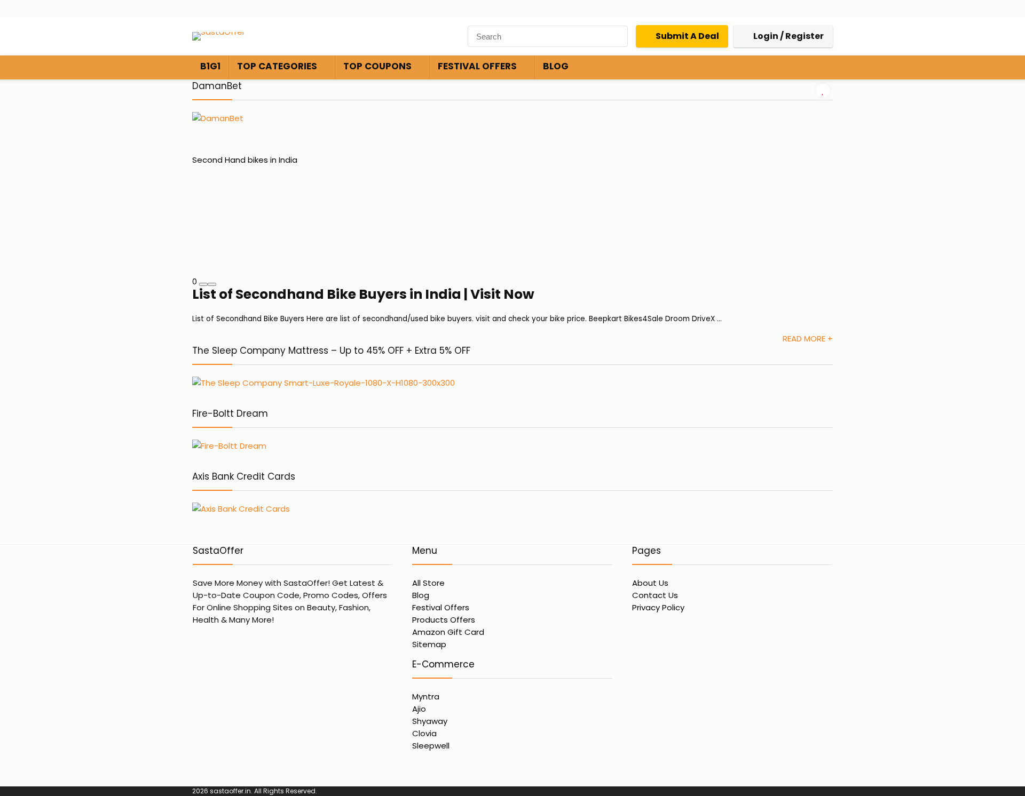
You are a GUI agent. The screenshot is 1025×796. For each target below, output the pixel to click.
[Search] (616, 36)
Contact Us (655, 595)
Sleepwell (431, 745)
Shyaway (429, 721)
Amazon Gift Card (448, 632)
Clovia (424, 733)
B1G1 (210, 66)
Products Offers (443, 619)
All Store (428, 582)
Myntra (425, 696)
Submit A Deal (687, 36)
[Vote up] (212, 284)
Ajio (419, 708)
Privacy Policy (658, 607)
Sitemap (429, 644)
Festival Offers (477, 66)
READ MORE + (808, 338)
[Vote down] (203, 284)
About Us (650, 582)
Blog (556, 66)
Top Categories (277, 66)
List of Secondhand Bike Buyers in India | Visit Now (363, 294)
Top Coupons (377, 66)
